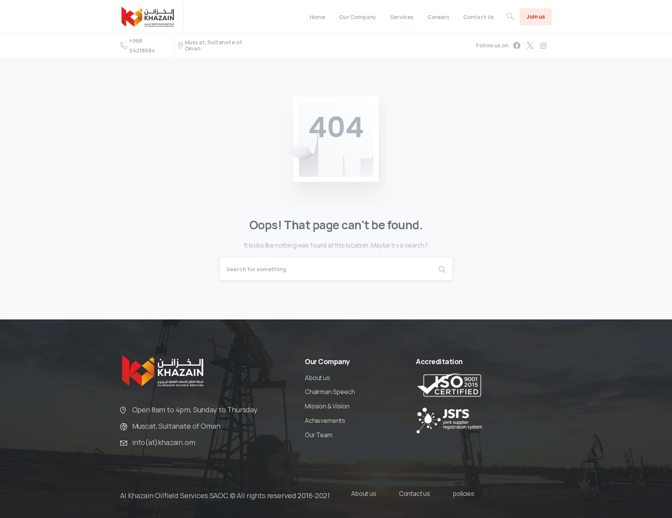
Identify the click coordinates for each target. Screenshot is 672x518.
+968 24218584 (142, 45)
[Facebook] (516, 45)
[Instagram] (543, 45)
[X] (530, 45)
